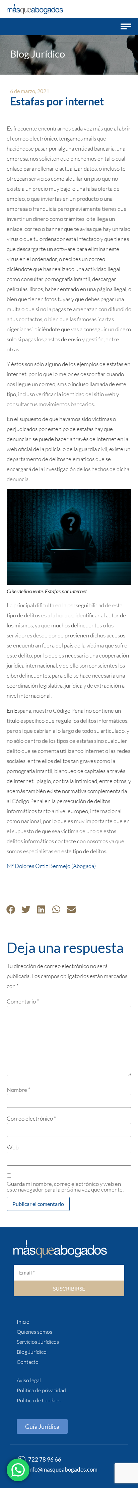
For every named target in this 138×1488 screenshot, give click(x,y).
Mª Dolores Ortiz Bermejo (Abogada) (51, 865)
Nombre (18, 1089)
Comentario (23, 1001)
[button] (126, 26)
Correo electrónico (31, 1118)
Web (12, 1147)
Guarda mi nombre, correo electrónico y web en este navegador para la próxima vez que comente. (65, 1186)
